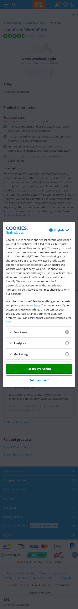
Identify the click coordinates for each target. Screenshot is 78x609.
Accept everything (39, 368)
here (37, 305)
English (59, 230)
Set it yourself (39, 380)
